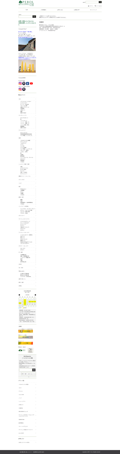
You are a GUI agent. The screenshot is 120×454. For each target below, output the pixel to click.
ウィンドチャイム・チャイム (26, 157)
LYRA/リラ (21, 404)
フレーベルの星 (23, 105)
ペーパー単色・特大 (24, 124)
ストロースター (23, 102)
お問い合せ (60, 9)
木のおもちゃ (23, 189)
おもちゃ (22, 230)
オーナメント (23, 224)
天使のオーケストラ (24, 227)
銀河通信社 (21, 423)
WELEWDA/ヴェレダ (23, 411)
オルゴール (22, 158)
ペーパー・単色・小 (24, 123)
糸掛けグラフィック (24, 107)
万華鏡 (21, 193)
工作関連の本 (23, 254)
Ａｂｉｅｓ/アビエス (23, 426)
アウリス (21, 391)
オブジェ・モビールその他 (26, 210)
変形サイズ (22, 240)
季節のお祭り (22, 271)
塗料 (21, 111)
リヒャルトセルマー (24, 243)
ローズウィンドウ (22, 115)
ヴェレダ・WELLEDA (25, 211)
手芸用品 (22, 108)
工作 (20, 99)
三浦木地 (21, 408)
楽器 (20, 138)
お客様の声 (76, 9)
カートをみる (99, 5)
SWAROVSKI (21, 419)
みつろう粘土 (23, 169)
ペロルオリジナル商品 (23, 384)
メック (20, 398)
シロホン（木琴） (24, 151)
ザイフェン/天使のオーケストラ (26, 429)
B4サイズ (22, 237)
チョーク (22, 170)
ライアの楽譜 (23, 147)
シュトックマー (22, 401)
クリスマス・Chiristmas (25, 276)
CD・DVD (21, 267)
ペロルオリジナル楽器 (25, 140)
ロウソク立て (22, 179)
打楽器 (21, 154)
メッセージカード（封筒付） (26, 234)
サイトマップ (93, 9)
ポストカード (22, 215)
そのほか (22, 161)
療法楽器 (22, 156)
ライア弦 (22, 146)
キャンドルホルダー (24, 222)
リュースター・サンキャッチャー (27, 208)
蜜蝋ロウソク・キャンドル (24, 176)
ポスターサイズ (23, 239)
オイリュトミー (23, 173)
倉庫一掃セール (22, 279)
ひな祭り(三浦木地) (24, 273)
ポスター (22, 249)
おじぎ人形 (21, 433)
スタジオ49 (21, 394)
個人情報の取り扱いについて (25, 452)
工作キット (22, 110)
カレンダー (22, 248)
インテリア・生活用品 (23, 206)
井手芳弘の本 (23, 261)
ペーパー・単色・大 (24, 122)
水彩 (21, 166)
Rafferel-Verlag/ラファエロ (26, 242)
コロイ (20, 387)
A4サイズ (22, 236)
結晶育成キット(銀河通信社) (26, 202)
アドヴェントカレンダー (24, 232)
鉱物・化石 (21, 197)
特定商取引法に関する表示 (38, 452)
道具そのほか (23, 112)
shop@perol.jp (51, 30)
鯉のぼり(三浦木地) (24, 275)
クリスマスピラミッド (25, 221)
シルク (20, 183)
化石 (21, 201)
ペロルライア (23, 143)
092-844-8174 (56, 27)
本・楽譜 (21, 252)
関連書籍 (22, 126)
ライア (21, 144)
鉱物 (21, 199)
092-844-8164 (45, 27)
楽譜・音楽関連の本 (24, 256)
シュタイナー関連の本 (25, 257)
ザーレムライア (22, 130)
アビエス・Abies (24, 213)
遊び (20, 186)
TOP (27, 9)
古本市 (20, 264)
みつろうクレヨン (24, 168)
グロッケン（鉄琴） (24, 150)
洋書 (21, 260)
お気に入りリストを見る (24, 442)
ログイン (91, 5)
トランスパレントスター (25, 101)
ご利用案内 (43, 9)
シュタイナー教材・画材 (24, 164)
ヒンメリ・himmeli (24, 104)
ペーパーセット (23, 120)
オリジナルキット (24, 117)
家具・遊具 (21, 282)
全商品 (20, 285)
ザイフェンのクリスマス (24, 218)
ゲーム (21, 191)
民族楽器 (22, 160)
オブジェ (22, 225)
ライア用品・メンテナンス (26, 135)
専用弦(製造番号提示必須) (26, 134)
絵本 (21, 259)
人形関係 (22, 190)
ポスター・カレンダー (23, 245)
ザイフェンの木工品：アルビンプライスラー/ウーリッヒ (26, 415)
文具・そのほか (23, 172)
